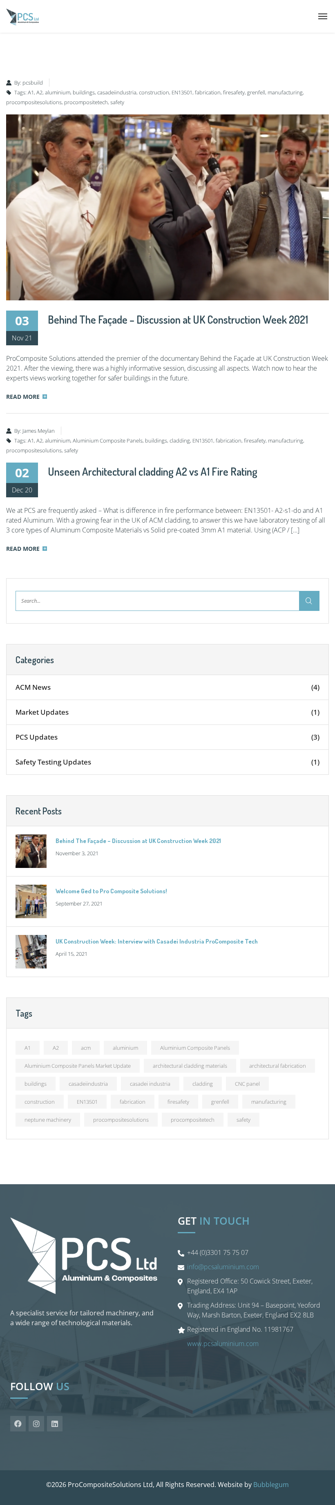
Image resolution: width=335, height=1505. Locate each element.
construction (154, 92)
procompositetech (86, 102)
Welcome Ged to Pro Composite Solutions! (111, 891)
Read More (23, 396)
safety (117, 102)
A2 (39, 92)
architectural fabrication (277, 1065)
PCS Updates (167, 737)
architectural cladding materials (190, 1065)
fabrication (208, 92)
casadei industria (150, 1083)
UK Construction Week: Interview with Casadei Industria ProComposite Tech (157, 941)
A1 (31, 92)
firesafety (234, 92)
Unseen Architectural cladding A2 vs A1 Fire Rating (152, 471)
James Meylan (38, 430)
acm (86, 1047)
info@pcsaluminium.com (223, 1266)
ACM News (167, 687)
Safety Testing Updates (167, 762)
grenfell (256, 92)
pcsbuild (32, 82)
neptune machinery (48, 1119)
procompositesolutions (34, 102)
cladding (180, 440)
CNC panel (247, 1083)
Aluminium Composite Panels (108, 440)
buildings (84, 92)
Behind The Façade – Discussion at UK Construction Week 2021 (178, 319)
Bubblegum (271, 1484)
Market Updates (167, 712)
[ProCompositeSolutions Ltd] (22, 16)
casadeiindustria (116, 92)
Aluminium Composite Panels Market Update (78, 1065)
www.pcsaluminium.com (223, 1343)
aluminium (57, 92)
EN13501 (182, 92)
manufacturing (285, 92)
